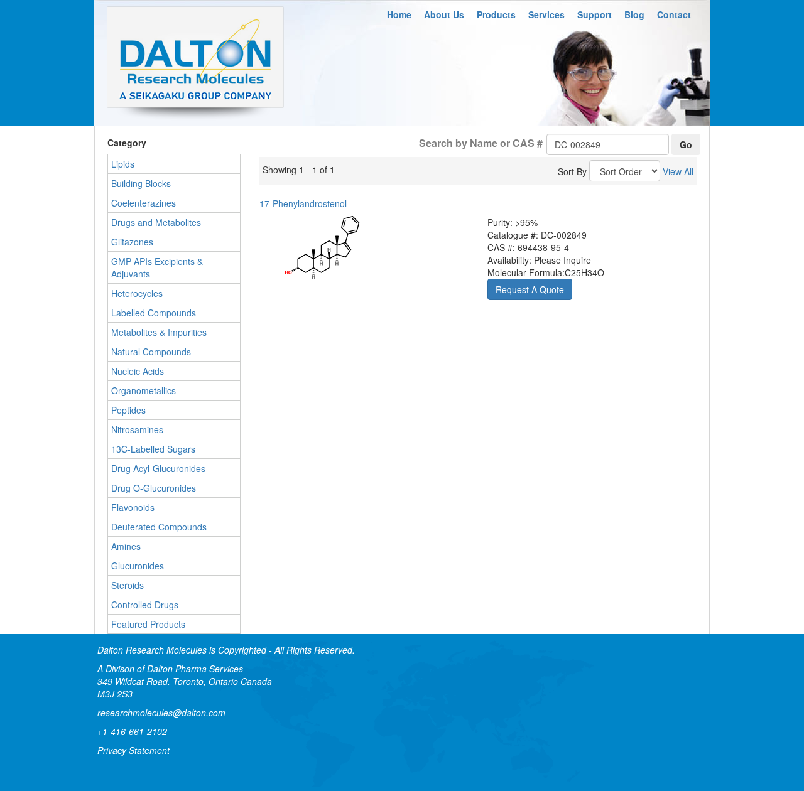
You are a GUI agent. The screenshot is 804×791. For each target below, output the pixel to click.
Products (496, 14)
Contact (674, 14)
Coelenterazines (143, 202)
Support (594, 14)
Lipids (122, 164)
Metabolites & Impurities (159, 332)
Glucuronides (137, 565)
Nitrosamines (137, 429)
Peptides (128, 410)
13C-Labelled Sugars (153, 449)
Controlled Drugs (144, 604)
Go (686, 144)
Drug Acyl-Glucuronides (158, 468)
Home (399, 14)
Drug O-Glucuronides (153, 488)
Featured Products (148, 624)
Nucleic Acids (137, 371)
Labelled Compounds (153, 312)
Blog (634, 14)
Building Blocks (141, 183)
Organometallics (143, 390)
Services (546, 14)
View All (678, 171)
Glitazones (132, 241)
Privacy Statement (133, 750)
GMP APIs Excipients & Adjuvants (157, 267)
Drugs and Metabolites (156, 222)
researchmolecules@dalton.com (161, 712)
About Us (444, 14)
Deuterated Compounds (159, 526)
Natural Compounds (151, 351)
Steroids (127, 585)
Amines (126, 546)
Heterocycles (137, 293)
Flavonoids (133, 507)
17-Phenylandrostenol (303, 203)
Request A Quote (530, 289)
